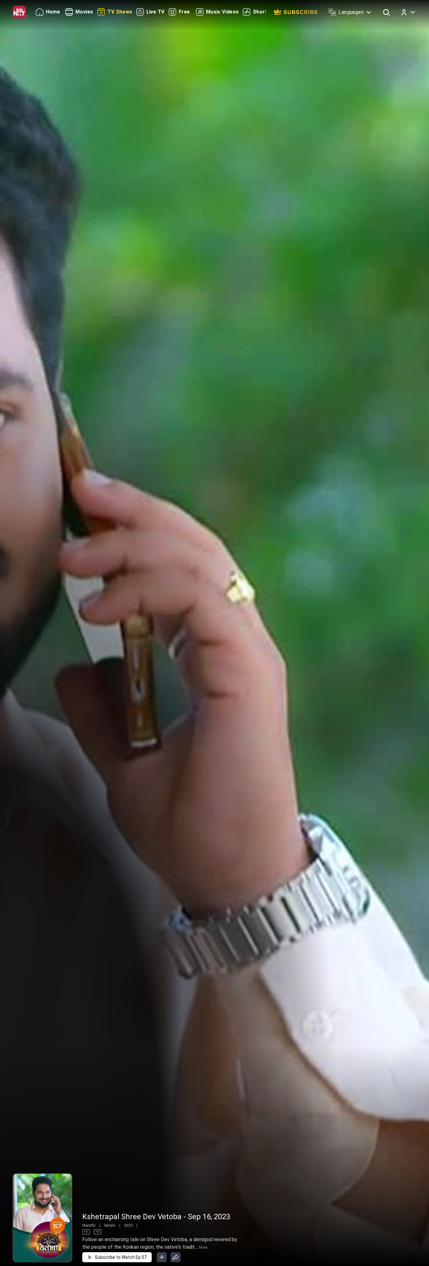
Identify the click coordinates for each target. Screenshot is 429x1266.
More (203, 1247)
